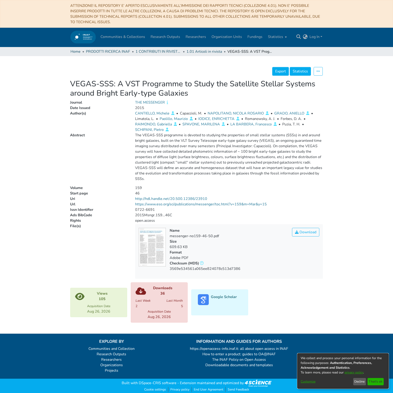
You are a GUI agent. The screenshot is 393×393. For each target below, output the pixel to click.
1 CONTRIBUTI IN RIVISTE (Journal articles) (158, 51)
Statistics (300, 71)
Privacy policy (179, 389)
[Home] (83, 37)
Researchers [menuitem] (196, 36)
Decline (359, 381)
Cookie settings (155, 389)
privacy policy (354, 372)
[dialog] (342, 370)
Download (307, 232)
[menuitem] (277, 37)
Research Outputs (111, 354)
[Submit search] (299, 37)
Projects (111, 370)
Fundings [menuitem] (254, 36)
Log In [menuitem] (315, 36)
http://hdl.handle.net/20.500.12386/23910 (171, 198)
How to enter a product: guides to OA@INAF (239, 354)
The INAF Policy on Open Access (239, 359)
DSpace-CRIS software (157, 383)
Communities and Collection (111, 348)
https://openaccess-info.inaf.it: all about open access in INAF (239, 348)
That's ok (375, 381)
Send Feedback (238, 389)
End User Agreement (208, 389)
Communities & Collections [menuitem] (123, 36)
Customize (308, 381)
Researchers (111, 359)
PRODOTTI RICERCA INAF (108, 51)
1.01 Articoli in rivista (204, 51)
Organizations (111, 365)
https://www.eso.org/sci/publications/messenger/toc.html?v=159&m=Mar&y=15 (201, 204)
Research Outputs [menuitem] (165, 36)
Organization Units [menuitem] (227, 36)
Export (280, 71)
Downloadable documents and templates (239, 365)
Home (76, 51)
